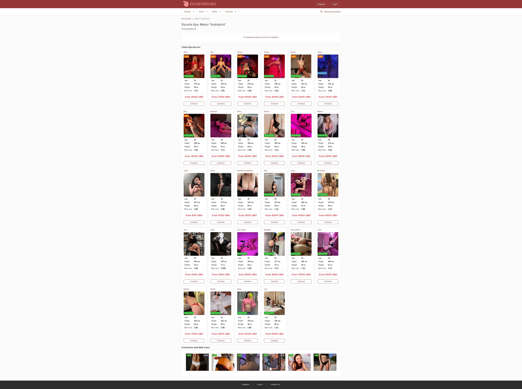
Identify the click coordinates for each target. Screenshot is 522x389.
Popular (187, 11)
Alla (265, 171)
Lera (265, 289)
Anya (320, 52)
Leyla (186, 171)
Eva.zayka (241, 230)
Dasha (266, 111)
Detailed (194, 104)
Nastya (186, 289)
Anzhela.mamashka (245, 171)
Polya (212, 171)
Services (229, 11)
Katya (293, 52)
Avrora (239, 52)
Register (321, 4)
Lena (319, 230)
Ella (211, 52)
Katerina (213, 111)
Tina (292, 111)
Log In (335, 4)
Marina (320, 111)
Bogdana (267, 230)
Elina (239, 111)
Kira (185, 111)
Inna (185, 230)
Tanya (266, 52)
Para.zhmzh (295, 230)
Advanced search (332, 11)
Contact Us (275, 384)
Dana (239, 289)
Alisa (186, 52)
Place (201, 11)
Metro (214, 11)
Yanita (322, 171)
